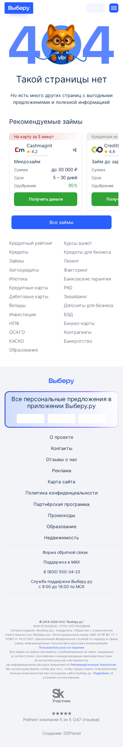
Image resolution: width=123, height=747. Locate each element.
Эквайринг (75, 296)
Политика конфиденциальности (61, 493)
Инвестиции (22, 314)
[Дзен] (75, 606)
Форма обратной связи (65, 552)
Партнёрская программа (61, 504)
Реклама (61, 470)
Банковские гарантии (87, 279)
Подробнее (101, 673)
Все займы (61, 222)
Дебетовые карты (28, 296)
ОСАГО (17, 332)
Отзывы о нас (61, 459)
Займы (16, 261)
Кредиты (18, 252)
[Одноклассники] (47, 606)
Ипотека (18, 279)
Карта (54, 481)
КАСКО (16, 341)
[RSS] (89, 606)
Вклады (17, 305)
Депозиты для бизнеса (88, 305)
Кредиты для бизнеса (87, 252)
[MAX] (61, 606)
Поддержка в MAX (61, 562)
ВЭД (68, 314)
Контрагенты (78, 332)
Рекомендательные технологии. (94, 664)
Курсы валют (78, 243)
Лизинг (71, 261)
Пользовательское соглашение (61, 647)
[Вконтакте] (34, 606)
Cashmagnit (39, 145)
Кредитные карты (28, 287)
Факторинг (76, 270)
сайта (68, 481)
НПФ (14, 323)
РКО (68, 287)
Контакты (61, 448)
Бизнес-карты (79, 323)
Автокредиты (24, 270)
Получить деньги (46, 199)
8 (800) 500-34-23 (61, 571)
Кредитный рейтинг (30, 243)
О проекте (61, 437)
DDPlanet (72, 733)
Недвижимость (61, 537)
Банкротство (78, 341)
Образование (23, 350)
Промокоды (61, 515)
